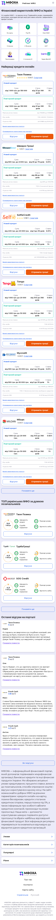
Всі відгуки (28, 763)
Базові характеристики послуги (13, 126)
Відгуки (13, 136)
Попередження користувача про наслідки (17, 131)
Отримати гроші (39, 136)
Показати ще (28, 491)
